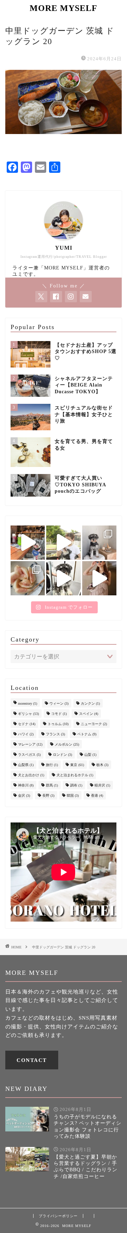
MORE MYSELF (63, 8)
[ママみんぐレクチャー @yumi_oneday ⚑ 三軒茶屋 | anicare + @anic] (63, 578)
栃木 (102, 765)
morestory (27, 703)
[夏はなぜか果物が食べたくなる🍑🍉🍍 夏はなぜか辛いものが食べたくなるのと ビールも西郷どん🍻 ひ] (28, 578)
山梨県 (26, 765)
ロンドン (62, 755)
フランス (55, 734)
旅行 (52, 765)
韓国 (73, 795)
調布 (76, 785)
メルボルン (67, 744)
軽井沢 (102, 785)
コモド (59, 714)
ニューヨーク (94, 724)
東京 (77, 765)
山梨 (90, 755)
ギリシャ (28, 714)
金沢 (24, 795)
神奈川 (26, 785)
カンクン (90, 703)
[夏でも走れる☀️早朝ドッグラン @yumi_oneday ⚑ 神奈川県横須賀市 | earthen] (63, 543)
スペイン (88, 714)
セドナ (26, 724)
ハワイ (26, 734)
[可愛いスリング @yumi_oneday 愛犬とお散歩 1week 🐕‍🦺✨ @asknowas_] (99, 578)
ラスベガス (29, 755)
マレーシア (30, 744)
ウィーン (58, 703)
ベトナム (86, 734)
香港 (97, 795)
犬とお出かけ (31, 775)
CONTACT (32, 1060)
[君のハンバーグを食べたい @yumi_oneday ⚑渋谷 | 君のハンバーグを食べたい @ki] (28, 543)
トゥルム (58, 724)
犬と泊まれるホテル (74, 775)
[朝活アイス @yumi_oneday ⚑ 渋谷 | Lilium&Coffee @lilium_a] (99, 543)
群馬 (52, 785)
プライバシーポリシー (58, 1216)
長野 (48, 795)
